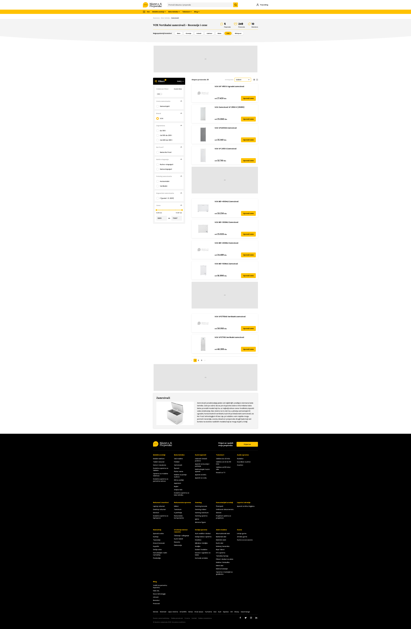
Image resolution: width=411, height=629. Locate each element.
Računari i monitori (161, 502)
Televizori (186, 12)
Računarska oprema (182, 502)
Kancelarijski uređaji (224, 502)
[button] (262, 5)
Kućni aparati (200, 455)
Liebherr (209, 33)
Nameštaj (157, 530)
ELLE (215, 612)
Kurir (219, 612)
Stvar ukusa (198, 612)
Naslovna (156, 18)
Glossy (236, 612)
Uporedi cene (248, 98)
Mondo (155, 612)
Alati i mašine (221, 530)
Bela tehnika (173, 12)
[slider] (156, 210)
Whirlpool (238, 33)
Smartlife (183, 612)
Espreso (226, 612)
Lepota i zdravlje (243, 502)
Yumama (208, 612)
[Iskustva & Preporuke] (162, 446)
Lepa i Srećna (173, 612)
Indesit (199, 33)
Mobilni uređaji (158, 12)
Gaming (198, 502)
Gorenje (188, 33)
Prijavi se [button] (247, 444)
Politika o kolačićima (205, 618)
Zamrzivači (175, 18)
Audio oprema (243, 455)
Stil (231, 612)
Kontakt (194, 618)
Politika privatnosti (177, 618)
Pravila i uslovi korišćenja (161, 618)
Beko (178, 33)
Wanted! (163, 612)
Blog (196, 12)
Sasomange (245, 612)
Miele (219, 33)
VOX (228, 33)
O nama (187, 618)
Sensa (190, 612)
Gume (239, 530)
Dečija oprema (201, 530)
